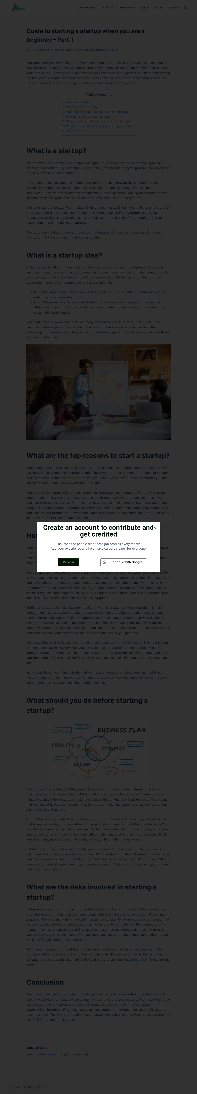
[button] (154, 527)
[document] (98, 547)
